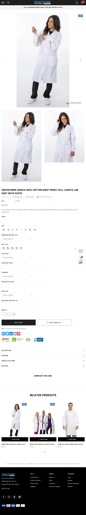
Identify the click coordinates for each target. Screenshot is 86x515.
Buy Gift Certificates (73, 483)
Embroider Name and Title (10, 235)
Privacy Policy (34, 483)
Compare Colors (75, 103)
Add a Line (5, 291)
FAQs (50, 480)
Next (80, 60)
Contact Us (52, 483)
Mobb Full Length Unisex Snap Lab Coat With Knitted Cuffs (71, 444)
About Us (51, 477)
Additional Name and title (10, 300)
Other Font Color (7, 263)
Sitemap (70, 486)
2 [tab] (44, 184)
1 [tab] (41, 184)
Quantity (4, 310)
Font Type (5, 244)
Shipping (32, 486)
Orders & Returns (35, 480)
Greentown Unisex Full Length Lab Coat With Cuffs (13, 444)
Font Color (5, 254)
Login (69, 477)
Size (3, 226)
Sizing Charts (34, 477)
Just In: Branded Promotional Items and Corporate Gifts (43, 7)
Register (70, 480)
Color (4, 217)
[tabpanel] (21, 146)
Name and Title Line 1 (8, 282)
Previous (5, 60)
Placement (5, 272)
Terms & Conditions (54, 486)
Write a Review (29, 197)
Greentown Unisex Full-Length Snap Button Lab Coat (42, 444)
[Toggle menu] (3, 3)
